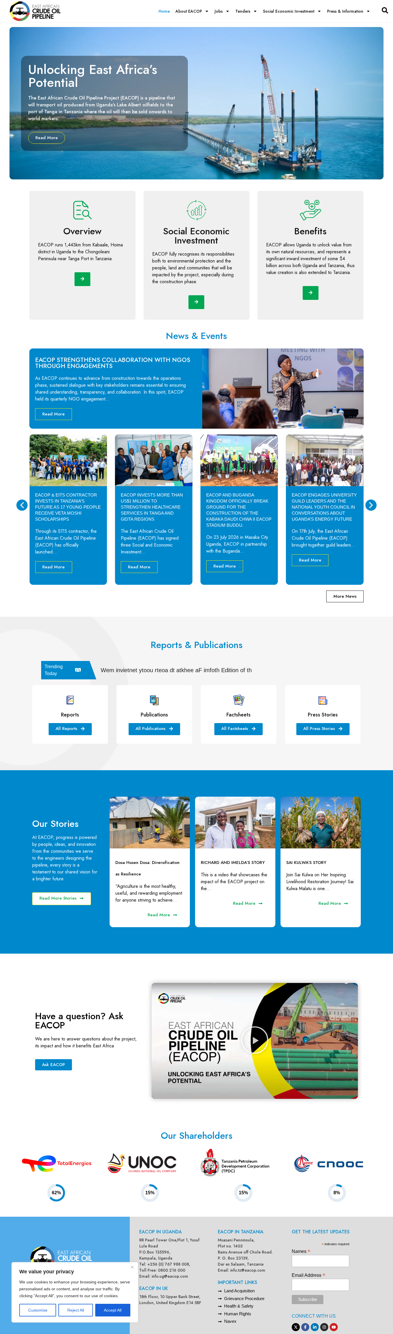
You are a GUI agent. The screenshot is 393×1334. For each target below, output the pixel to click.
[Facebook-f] (305, 1327)
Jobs (219, 11)
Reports (70, 714)
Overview (82, 231)
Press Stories (323, 714)
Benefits (310, 231)
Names (301, 1251)
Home (164, 11)
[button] (22, 505)
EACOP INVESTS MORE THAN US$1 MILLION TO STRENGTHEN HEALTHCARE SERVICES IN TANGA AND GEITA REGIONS (66, 507)
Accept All (112, 1310)
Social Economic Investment (288, 11)
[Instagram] (324, 1327)
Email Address (308, 1275)
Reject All (75, 1310)
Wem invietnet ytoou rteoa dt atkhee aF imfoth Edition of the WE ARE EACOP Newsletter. (216, 670)
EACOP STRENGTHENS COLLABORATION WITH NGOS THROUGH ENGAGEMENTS (112, 363)
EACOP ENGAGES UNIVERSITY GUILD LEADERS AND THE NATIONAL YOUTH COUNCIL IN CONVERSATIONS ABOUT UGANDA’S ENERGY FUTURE (238, 507)
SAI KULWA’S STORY (306, 862)
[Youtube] (334, 1327)
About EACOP (188, 11)
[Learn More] (82, 279)
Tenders (242, 11)
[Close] (132, 1267)
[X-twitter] (296, 1327)
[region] (75, 1292)
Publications (154, 714)
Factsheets (238, 714)
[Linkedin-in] (315, 1327)
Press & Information (345, 11)
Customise (37, 1310)
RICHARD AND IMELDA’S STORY (233, 862)
